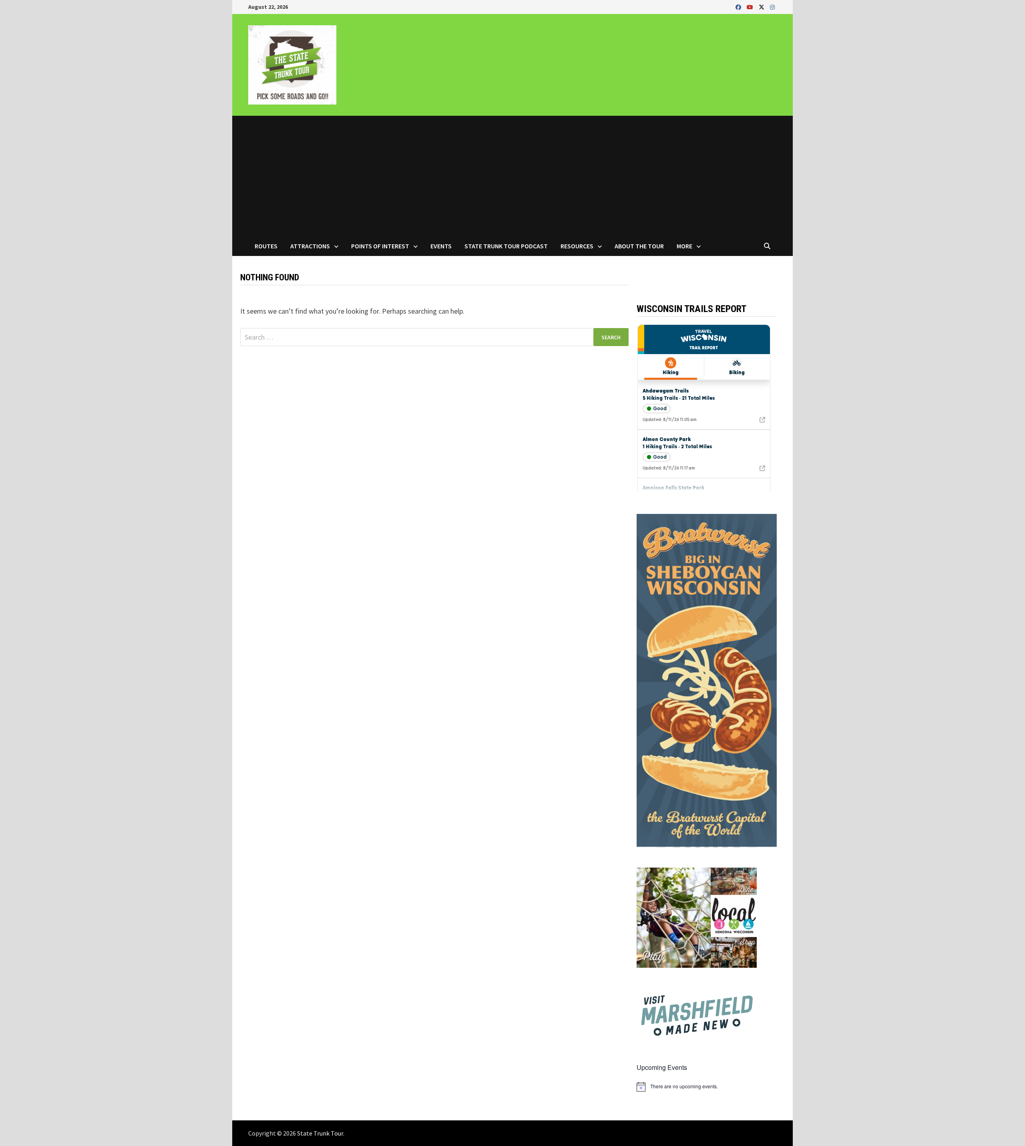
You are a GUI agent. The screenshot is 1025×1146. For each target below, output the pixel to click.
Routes (266, 246)
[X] (762, 6)
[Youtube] (751, 6)
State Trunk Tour (320, 1133)
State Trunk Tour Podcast (506, 246)
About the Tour (639, 246)
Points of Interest (380, 246)
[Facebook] (739, 6)
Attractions (310, 246)
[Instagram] (772, 6)
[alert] (707, 1087)
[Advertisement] (512, 176)
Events (441, 246)
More (684, 246)
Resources (577, 246)
